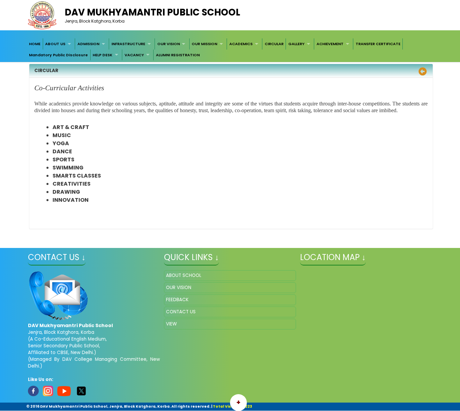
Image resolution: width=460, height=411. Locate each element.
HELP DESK (102, 55)
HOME (34, 43)
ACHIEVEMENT (330, 43)
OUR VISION (168, 43)
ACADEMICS (241, 43)
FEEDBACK (177, 299)
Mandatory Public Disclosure (58, 55)
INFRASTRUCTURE (128, 43)
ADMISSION (88, 43)
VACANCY (134, 55)
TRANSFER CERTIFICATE (378, 43)
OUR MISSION (204, 43)
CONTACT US (181, 312)
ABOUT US (55, 43)
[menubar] (230, 49)
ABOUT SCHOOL (183, 275)
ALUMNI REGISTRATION (178, 55)
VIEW (171, 324)
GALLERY (296, 43)
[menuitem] (35, 43)
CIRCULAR (274, 43)
